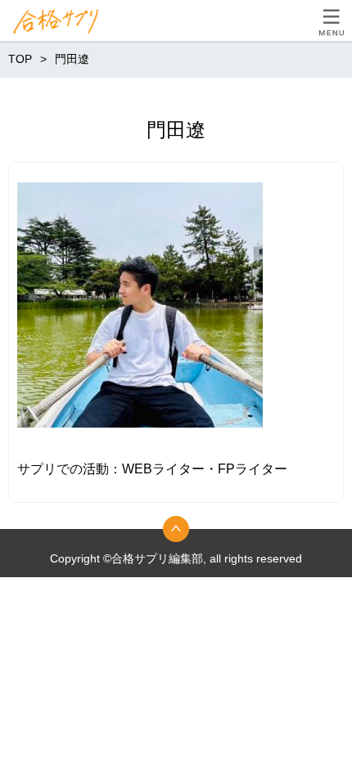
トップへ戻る (176, 529)
